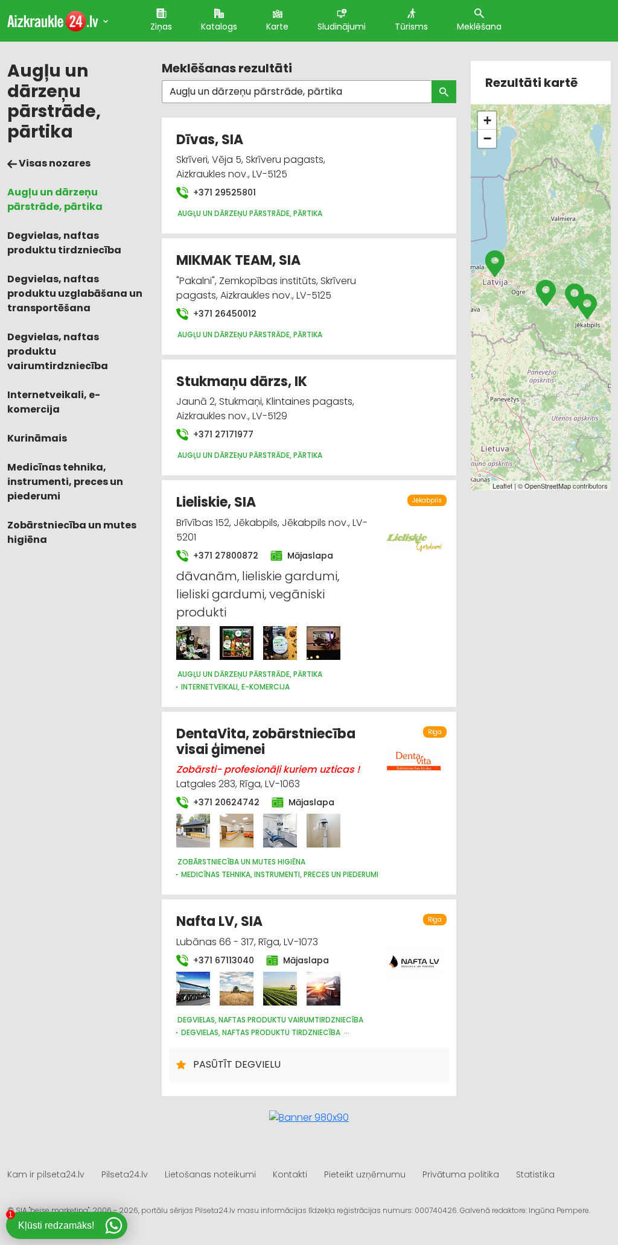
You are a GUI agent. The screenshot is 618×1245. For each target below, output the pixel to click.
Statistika (535, 1174)
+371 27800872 (224, 556)
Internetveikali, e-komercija (53, 402)
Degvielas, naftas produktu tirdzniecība (64, 243)
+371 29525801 (223, 192)
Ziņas (161, 27)
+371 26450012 (223, 314)
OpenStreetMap (547, 485)
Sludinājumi (341, 27)
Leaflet (502, 485)
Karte (277, 27)
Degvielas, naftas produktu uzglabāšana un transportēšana (74, 293)
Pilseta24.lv (124, 1174)
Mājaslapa (309, 556)
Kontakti (290, 1174)
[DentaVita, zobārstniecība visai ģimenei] (193, 830)
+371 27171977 (222, 434)
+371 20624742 (225, 802)
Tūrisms (411, 27)
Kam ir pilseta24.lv (45, 1174)
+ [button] (487, 120)
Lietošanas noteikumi (210, 1174)
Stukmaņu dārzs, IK (241, 381)
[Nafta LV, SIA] (193, 989)
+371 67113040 (222, 960)
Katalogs (219, 27)
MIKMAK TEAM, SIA (238, 260)
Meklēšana (479, 27)
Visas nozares (54, 163)
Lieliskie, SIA (216, 502)
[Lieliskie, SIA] (193, 643)
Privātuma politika (460, 1174)
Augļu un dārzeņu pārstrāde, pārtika (55, 199)
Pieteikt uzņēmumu (365, 1174)
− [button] (487, 138)
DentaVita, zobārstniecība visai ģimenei (265, 741)
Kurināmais (37, 438)
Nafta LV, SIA (219, 921)
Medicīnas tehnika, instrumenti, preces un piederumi (65, 481)
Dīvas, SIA (209, 139)
